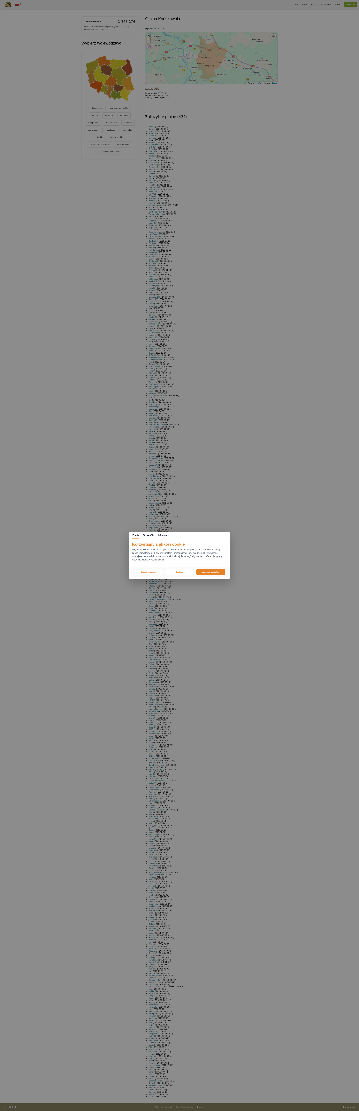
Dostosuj (179, 572)
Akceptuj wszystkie (210, 572)
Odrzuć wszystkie (148, 572)
